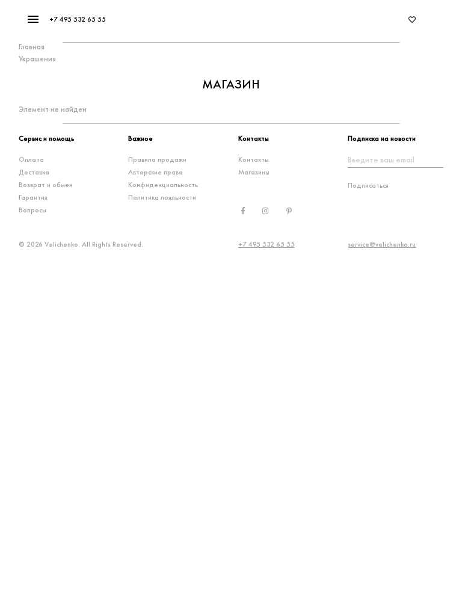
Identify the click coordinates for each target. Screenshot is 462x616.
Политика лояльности (162, 197)
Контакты (253, 159)
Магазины (254, 172)
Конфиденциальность (163, 184)
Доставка (34, 172)
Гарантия (33, 197)
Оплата (31, 159)
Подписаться (368, 185)
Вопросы (32, 210)
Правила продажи (157, 159)
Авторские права (155, 172)
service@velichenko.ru (382, 244)
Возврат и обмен (46, 184)
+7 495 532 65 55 (77, 19)
